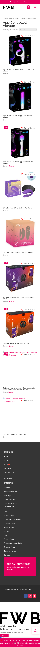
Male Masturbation (10, 491)
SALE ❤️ (7, 464)
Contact (7, 531)
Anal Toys (7, 495)
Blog (5, 511)
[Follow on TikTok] (34, 596)
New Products (9, 472)
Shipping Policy (9, 523)
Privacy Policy (9, 515)
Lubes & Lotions (9, 499)
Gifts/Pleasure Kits (10, 503)
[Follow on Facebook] (26, 596)
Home (5, 18)
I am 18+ (4, 635)
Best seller (7, 468)
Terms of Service (10, 527)
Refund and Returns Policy (13, 519)
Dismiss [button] (20, 645)
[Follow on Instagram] (30, 596)
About (6, 460)
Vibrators (7, 488)
